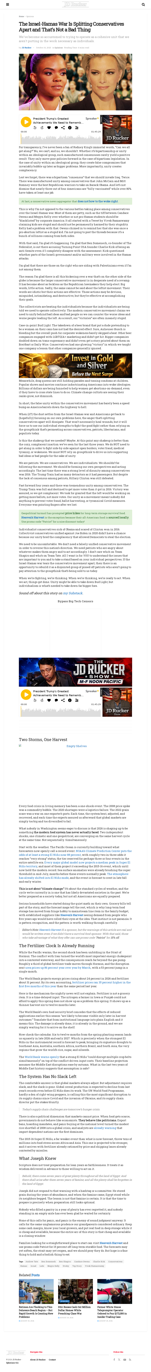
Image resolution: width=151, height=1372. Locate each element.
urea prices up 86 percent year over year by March (58, 967)
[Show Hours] (75, 671)
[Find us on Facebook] (114, 1360)
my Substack (72, 593)
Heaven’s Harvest (32, 517)
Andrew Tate (32, 1261)
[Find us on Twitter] (119, 1360)
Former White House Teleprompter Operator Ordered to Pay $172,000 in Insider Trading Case (112, 1311)
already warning (105, 1128)
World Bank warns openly (42, 1057)
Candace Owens (82, 1261)
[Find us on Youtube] (124, 1360)
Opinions (30, 16)
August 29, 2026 (27, 1321)
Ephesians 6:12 (12, 1363)
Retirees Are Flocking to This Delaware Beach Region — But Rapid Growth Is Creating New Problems (36, 1311)
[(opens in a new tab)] (36, 1291)
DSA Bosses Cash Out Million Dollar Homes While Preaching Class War (74, 1310)
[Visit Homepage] (75, 4)
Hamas (23, 1266)
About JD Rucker (38, 1359)
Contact (52, 1359)
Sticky (66, 1266)
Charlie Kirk (99, 1261)
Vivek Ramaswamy (94, 1266)
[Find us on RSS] (130, 1360)
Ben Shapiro (65, 1261)
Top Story (77, 1266)
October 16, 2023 (43, 47)
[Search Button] (143, 4)
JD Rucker (26, 47)
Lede (42, 1266)
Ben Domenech (48, 1261)
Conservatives (115, 1261)
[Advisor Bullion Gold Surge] (75, 365)
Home (21, 16)
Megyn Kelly (53, 1266)
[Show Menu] (7, 4)
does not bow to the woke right (98, 201)
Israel (33, 1266)
